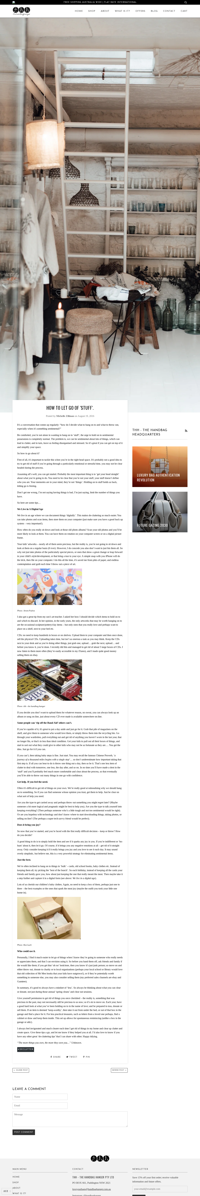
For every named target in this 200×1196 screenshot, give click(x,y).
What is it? (122, 11)
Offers (140, 11)
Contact (169, 11)
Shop (91, 11)
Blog (154, 11)
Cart (184, 11)
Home (79, 11)
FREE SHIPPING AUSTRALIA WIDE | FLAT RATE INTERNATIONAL (100, 2)
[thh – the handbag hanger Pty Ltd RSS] (186, 431)
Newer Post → (119, 1070)
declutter (26, 1049)
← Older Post (21, 1070)
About (105, 11)
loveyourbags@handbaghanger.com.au (91, 1189)
